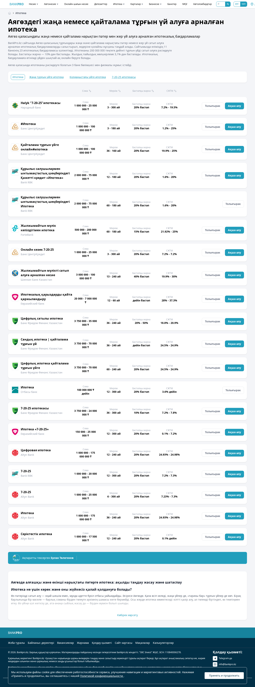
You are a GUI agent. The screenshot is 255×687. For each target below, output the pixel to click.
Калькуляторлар (163, 643)
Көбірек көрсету (127, 615)
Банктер (171, 4)
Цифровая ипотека (36, 450)
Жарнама (83, 643)
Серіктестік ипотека (36, 534)
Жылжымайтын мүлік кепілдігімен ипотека (38, 228)
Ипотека (117, 4)
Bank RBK (27, 182)
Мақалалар (142, 643)
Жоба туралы (16, 643)
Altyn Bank (27, 455)
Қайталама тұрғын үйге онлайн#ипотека (40, 147)
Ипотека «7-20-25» (35, 429)
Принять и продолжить (224, 675)
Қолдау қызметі (102, 643)
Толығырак (212, 106)
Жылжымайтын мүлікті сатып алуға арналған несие (45, 272)
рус (237, 3)
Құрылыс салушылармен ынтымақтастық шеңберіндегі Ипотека (45, 201)
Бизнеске (154, 4)
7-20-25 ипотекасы (124, 77)
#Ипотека (28, 124)
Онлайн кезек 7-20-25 (37, 250)
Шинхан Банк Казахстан (36, 279)
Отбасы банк (29, 392)
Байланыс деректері (41, 643)
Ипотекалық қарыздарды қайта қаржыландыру (46, 296)
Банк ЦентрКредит (33, 128)
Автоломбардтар (202, 4)
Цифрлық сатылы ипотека (42, 318)
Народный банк (31, 107)
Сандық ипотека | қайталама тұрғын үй (44, 341)
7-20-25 (26, 471)
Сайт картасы (123, 643)
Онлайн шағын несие (76, 4)
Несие (32, 4)
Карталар (135, 4)
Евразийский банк (32, 303)
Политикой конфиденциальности (102, 676)
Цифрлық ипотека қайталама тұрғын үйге (45, 365)
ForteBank (27, 234)
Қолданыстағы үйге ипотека (88, 77)
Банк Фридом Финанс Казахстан (41, 323)
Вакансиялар (65, 643)
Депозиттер (100, 4)
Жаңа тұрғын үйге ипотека (46, 77)
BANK (17, 4)
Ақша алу (234, 106)
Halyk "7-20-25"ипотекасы (40, 103)
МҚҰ (184, 4)
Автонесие (50, 4)
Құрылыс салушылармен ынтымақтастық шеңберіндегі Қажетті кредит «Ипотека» (45, 173)
